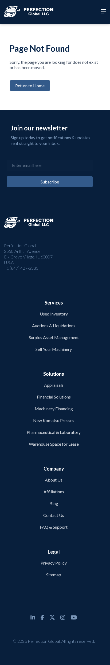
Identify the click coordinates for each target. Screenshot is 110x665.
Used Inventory (54, 313)
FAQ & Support (54, 526)
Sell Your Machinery (54, 349)
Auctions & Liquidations (53, 325)
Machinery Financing (54, 408)
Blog (53, 503)
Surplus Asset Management (54, 337)
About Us (53, 479)
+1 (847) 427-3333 (21, 267)
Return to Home (30, 85)
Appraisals (54, 385)
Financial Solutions (54, 396)
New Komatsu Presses (53, 420)
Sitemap (53, 574)
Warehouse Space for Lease (54, 443)
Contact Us (53, 515)
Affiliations (54, 491)
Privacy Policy (54, 562)
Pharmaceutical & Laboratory (54, 432)
